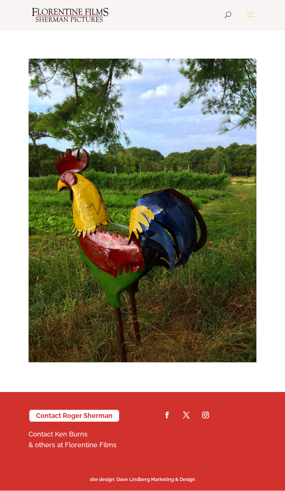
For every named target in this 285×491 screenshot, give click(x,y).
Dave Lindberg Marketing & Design (142, 479)
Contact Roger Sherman (74, 415)
